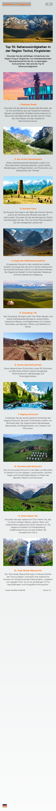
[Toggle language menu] (4, 805)
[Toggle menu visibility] (49, 4)
